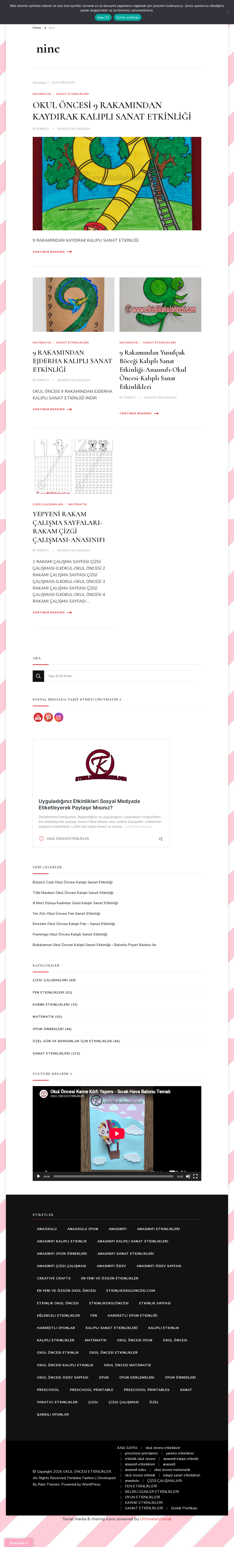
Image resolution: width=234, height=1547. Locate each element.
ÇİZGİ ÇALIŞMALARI (164, 1480)
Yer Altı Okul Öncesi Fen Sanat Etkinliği (66, 913)
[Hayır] (228, 12)
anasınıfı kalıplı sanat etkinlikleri (132, 1241)
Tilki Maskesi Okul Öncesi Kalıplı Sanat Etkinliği (73, 892)
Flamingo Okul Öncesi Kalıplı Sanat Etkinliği (70, 934)
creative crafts (54, 1278)
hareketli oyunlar (56, 1328)
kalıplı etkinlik (163, 1328)
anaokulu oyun (82, 1229)
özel (154, 1402)
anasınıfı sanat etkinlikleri (126, 1254)
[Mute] (188, 1176)
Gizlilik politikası (127, 17)
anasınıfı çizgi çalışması (61, 1266)
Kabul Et (103, 17)
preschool (48, 1390)
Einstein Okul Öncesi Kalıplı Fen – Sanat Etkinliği (74, 923)
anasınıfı (118, 1229)
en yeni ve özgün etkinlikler (109, 1278)
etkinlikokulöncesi (109, 1303)
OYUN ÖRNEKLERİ (48, 1029)
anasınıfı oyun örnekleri (62, 1254)
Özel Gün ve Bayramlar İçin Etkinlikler (72, 1041)
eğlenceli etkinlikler (58, 1315)
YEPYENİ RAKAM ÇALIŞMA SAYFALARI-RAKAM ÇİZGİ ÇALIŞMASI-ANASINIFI (69, 527)
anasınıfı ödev (111, 1266)
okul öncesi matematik (127, 1365)
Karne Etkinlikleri (51, 1004)
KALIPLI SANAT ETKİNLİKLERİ (112, 1328)
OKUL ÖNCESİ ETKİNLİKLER (87, 1471)
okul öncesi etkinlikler (113, 1352)
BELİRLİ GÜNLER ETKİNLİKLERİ (152, 1491)
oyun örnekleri (180, 1377)
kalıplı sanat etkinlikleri (181, 1475)
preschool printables (147, 1390)
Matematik (42, 94)
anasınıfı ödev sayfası (159, 1266)
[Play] (38, 1176)
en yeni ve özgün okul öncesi (66, 1291)
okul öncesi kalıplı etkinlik (65, 1365)
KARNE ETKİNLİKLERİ (143, 1502)
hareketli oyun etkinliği (132, 1315)
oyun (104, 1377)
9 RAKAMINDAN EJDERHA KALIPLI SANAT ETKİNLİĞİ (72, 361)
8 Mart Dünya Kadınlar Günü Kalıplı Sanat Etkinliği (75, 903)
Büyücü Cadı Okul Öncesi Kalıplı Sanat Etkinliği (73, 882)
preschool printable (91, 1390)
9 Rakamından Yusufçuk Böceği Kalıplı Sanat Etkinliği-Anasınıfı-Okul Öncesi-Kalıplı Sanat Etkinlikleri (153, 369)
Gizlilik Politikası (184, 1508)
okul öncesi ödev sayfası (62, 1377)
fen (93, 1315)
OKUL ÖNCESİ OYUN (134, 1340)
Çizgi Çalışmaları (48, 504)
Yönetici (43, 129)
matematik (95, 1340)
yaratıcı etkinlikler (57, 1402)
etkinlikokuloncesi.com (130, 1291)
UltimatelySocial (156, 1519)
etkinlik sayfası (155, 1303)
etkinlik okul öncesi (58, 1303)
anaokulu (47, 1229)
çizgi (93, 1402)
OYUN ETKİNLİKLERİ (142, 1497)
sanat (186, 1390)
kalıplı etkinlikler (55, 1340)
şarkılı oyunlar (53, 1414)
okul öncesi (175, 1340)
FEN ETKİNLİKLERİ (48, 992)
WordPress (91, 1484)
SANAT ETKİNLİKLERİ (144, 1508)
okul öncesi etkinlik (58, 1352)
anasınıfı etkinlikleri (158, 1229)
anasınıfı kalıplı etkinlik (62, 1241)
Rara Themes (49, 1484)
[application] (117, 1133)
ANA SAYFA (127, 1447)
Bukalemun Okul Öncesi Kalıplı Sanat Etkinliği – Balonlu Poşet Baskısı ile (94, 944)
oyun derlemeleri (136, 1377)
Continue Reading (49, 252)
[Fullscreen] (195, 1176)
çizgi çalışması (124, 1402)
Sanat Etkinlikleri (72, 94)
